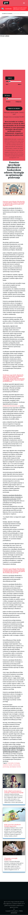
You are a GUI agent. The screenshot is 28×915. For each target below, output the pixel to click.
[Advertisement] (14, 53)
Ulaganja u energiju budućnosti (10, 859)
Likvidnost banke (7, 765)
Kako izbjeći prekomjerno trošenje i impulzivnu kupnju (13, 791)
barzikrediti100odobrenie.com (11, 406)
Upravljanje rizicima (15, 767)
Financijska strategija (13, 763)
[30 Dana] (7, 99)
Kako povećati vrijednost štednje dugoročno (12, 825)
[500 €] (10, 81)
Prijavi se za (14, 108)
